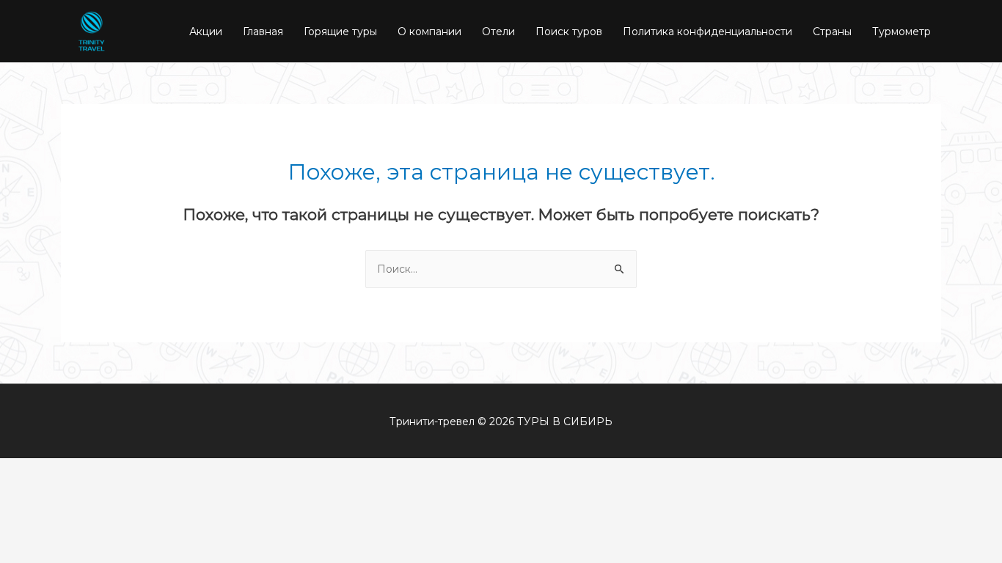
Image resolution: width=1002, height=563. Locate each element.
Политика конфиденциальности (707, 31)
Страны (832, 31)
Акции (205, 31)
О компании (429, 31)
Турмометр (901, 31)
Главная (263, 31)
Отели (498, 31)
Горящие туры (340, 31)
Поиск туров (568, 31)
